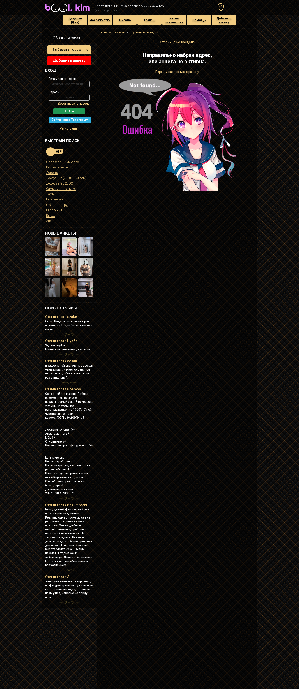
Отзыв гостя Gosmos (63, 389)
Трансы (149, 20)
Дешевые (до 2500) (59, 183)
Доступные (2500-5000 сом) (66, 178)
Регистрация (69, 128)
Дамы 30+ (53, 194)
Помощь (199, 20)
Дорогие (52, 172)
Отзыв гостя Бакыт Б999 (66, 505)
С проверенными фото (62, 162)
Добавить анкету (223, 20)
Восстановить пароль (74, 103)
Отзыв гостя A (57, 577)
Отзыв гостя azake (61, 317)
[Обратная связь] (47, 38)
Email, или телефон (62, 79)
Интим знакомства (174, 20)
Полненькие (54, 199)
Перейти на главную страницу (177, 72)
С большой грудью (59, 205)
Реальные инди (57, 167)
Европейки (54, 210)
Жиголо (125, 20)
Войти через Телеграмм (70, 119)
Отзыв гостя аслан (61, 361)
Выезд (50, 215)
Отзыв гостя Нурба (61, 341)
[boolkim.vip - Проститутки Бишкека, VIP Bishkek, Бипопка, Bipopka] (67, 12)
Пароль (54, 92)
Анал (49, 221)
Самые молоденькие (61, 188)
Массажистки (100, 20)
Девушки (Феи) (75, 20)
